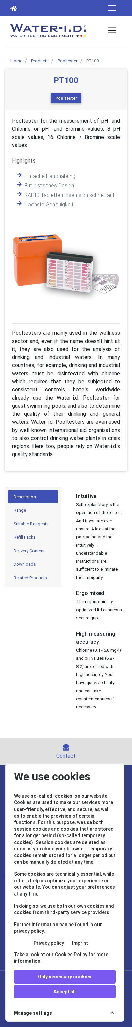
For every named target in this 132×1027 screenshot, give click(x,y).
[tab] (33, 496)
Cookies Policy (71, 954)
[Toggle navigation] (112, 8)
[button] (20, 264)
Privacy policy (49, 943)
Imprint (80, 943)
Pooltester (66, 98)
